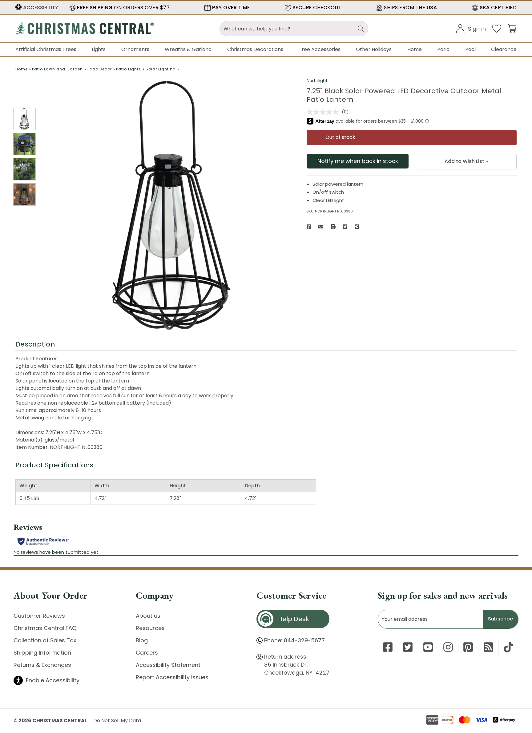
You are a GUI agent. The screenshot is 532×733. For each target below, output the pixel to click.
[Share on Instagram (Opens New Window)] (448, 647)
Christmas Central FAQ (45, 628)
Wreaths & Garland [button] (188, 49)
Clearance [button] (504, 49)
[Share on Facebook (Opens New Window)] (309, 226)
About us (148, 616)
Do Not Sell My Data (117, 720)
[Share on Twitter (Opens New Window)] (345, 226)
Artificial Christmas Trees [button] (45, 49)
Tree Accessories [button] (320, 49)
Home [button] (414, 49)
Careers (147, 652)
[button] (36, 7)
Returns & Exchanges (42, 665)
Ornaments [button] (135, 49)
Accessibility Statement (168, 665)
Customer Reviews (39, 616)
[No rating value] (324, 112)
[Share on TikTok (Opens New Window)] (508, 647)
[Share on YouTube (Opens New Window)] (428, 647)
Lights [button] (99, 49)
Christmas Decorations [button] (255, 49)
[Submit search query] (361, 28)
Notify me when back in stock (357, 161)
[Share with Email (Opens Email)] (320, 226)
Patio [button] (443, 49)
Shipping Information (42, 652)
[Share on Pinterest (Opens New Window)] (357, 226)
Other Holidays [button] (374, 49)
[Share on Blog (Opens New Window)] (488, 647)
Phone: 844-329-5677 (294, 640)
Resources (150, 628)
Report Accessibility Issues (172, 677)
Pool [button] (470, 49)
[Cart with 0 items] (512, 28)
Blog (142, 640)
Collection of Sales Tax (45, 640)
